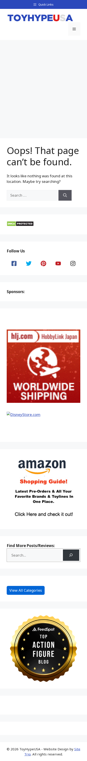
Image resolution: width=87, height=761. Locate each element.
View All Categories (25, 590)
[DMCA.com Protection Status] (20, 225)
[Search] (65, 195)
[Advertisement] (43, 85)
